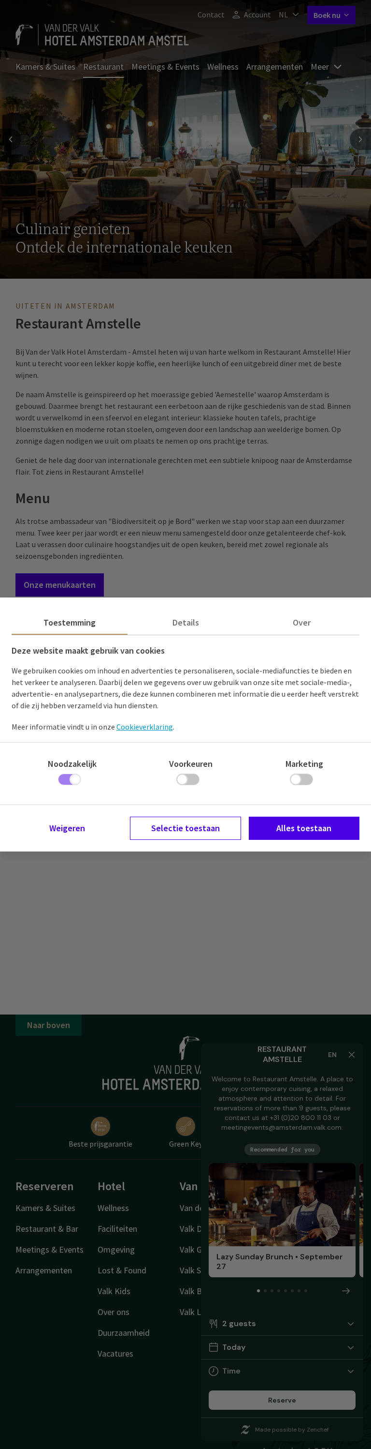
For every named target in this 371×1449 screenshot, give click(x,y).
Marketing (304, 763)
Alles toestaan (303, 828)
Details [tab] (185, 622)
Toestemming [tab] (69, 622)
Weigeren (67, 828)
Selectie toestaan (185, 828)
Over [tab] (302, 622)
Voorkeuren (191, 763)
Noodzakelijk (72, 763)
